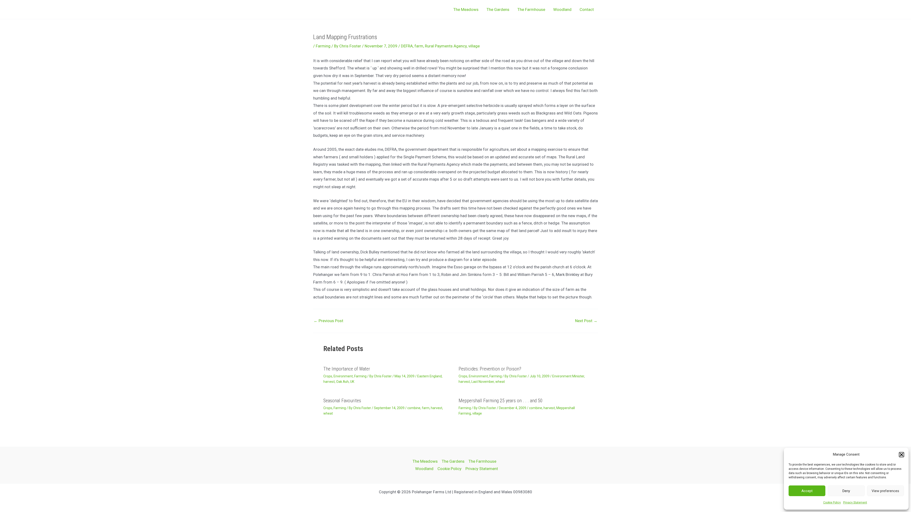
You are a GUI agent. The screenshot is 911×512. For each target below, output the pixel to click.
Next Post (586, 321)
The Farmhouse (531, 9)
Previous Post (328, 321)
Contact (587, 9)
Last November (482, 382)
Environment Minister (568, 376)
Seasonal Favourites (342, 400)
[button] (901, 454)
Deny (846, 491)
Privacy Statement (855, 502)
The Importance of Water (346, 369)
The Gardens (498, 9)
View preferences (885, 491)
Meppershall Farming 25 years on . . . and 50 (501, 400)
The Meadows (466, 9)
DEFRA (407, 46)
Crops (327, 376)
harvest (329, 382)
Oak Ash (342, 382)
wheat (500, 382)
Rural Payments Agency (446, 46)
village (474, 46)
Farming (323, 46)
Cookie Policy (832, 502)
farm (418, 46)
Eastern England (429, 376)
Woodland (562, 9)
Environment (343, 376)
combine (413, 408)
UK (352, 382)
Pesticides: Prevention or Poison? (490, 369)
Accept (807, 491)
